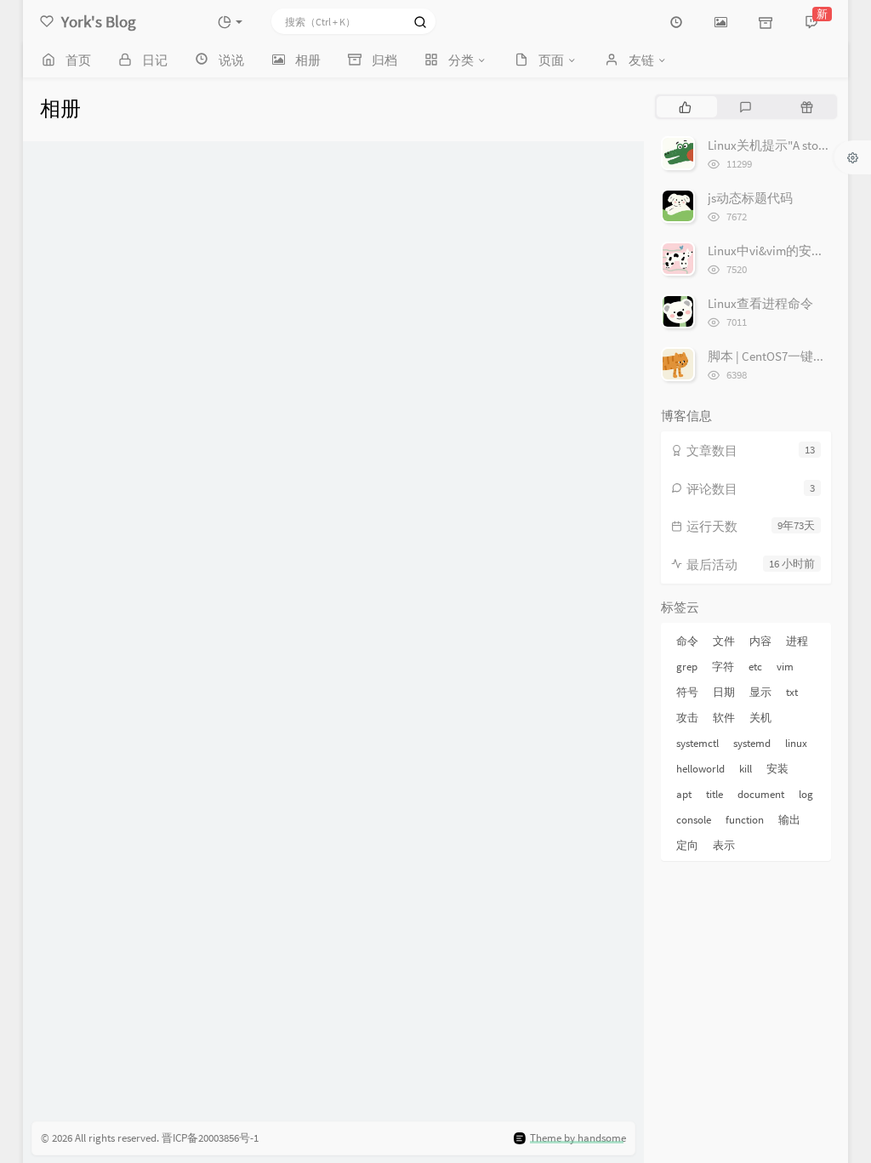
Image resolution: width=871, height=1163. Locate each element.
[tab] (685, 106)
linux (796, 743)
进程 (797, 641)
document (760, 794)
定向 (687, 845)
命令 (687, 641)
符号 (687, 692)
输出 (789, 819)
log (806, 794)
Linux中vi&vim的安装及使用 (785, 250)
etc (755, 666)
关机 (760, 717)
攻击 (687, 717)
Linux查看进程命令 (760, 303)
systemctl (697, 743)
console (693, 819)
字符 (723, 666)
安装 (777, 768)
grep (686, 666)
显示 (760, 692)
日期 (724, 692)
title (714, 794)
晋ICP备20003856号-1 (210, 1138)
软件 (724, 717)
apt (684, 794)
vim (785, 666)
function (745, 819)
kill (745, 768)
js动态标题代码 (750, 198)
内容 (760, 641)
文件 (724, 641)
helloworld (700, 768)
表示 (724, 845)
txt (792, 692)
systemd (752, 743)
